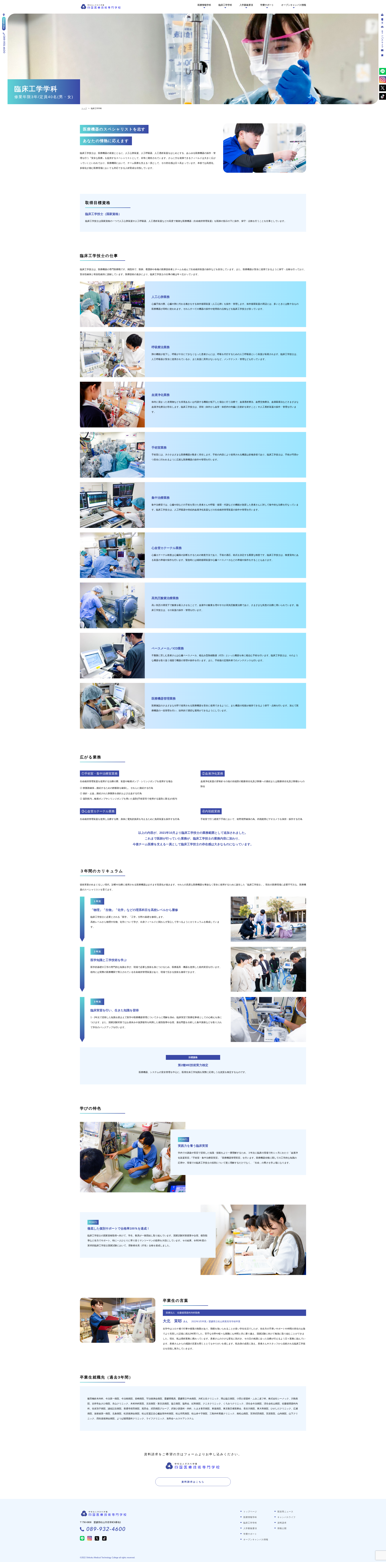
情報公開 (281, 1528)
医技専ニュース (382, 20)
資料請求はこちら (193, 1481)
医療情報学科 (204, 5)
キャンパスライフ (382, 38)
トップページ (250, 1511)
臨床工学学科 (225, 5)
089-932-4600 (4, 44)
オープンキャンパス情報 (293, 5)
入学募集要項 (246, 5)
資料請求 (382, 51)
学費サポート (267, 5)
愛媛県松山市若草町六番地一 (4, 23)
